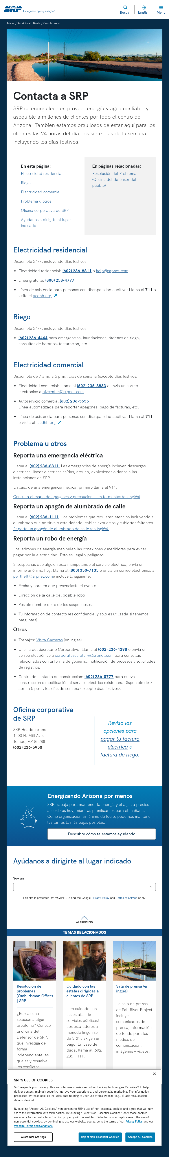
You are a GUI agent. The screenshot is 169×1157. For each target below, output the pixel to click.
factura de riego (119, 754)
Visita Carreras (49, 639)
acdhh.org (45, 295)
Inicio (10, 23)
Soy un (18, 878)
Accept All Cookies (140, 1137)
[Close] (154, 1074)
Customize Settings (33, 1137)
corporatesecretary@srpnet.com (84, 655)
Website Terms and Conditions (33, 1126)
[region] (84, 1107)
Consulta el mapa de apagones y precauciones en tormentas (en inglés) (76, 496)
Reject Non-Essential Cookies (100, 1137)
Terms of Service (126, 898)
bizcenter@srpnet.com (63, 391)
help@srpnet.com (112, 270)
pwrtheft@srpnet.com (33, 576)
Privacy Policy (100, 898)
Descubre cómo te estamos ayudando (101, 833)
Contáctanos (51, 23)
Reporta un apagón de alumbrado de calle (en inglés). (61, 528)
